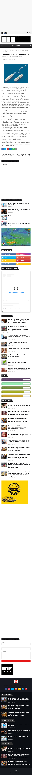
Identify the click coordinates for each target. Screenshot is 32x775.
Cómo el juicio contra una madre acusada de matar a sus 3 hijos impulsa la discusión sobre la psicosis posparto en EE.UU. (19, 321)
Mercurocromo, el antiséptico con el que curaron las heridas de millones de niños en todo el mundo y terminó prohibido (19, 405)
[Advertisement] (16, 15)
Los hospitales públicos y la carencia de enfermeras (18, 216)
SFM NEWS (5, 59)
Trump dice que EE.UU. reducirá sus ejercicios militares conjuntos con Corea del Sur (19, 336)
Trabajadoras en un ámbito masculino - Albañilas (18, 343)
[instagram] (23, 254)
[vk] (8, 264)
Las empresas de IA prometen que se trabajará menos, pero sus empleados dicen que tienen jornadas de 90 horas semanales (19, 420)
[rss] (8, 260)
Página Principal (4, 50)
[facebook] (8, 254)
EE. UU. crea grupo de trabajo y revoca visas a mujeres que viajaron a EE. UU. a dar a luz (19, 369)
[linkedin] (23, 689)
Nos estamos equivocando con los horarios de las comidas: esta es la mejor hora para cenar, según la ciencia (19, 449)
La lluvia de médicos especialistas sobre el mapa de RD (18, 204)
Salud (15, 384)
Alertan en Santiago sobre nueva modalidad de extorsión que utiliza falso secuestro (19, 210)
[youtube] (23, 257)
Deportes (15, 379)
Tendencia (15, 392)
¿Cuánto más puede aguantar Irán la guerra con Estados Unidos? (19, 355)
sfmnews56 (13, 308)
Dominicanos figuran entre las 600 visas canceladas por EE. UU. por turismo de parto (19, 222)
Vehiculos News (15, 396)
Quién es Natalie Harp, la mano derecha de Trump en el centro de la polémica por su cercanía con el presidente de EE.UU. (19, 441)
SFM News (16, 46)
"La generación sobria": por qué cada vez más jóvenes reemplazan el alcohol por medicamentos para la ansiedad (18, 427)
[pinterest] (23, 260)
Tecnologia (15, 388)
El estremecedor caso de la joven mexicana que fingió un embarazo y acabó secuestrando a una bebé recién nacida (19, 413)
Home (16, 770)
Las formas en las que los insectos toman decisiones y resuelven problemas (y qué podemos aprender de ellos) (18, 362)
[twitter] (8, 257)
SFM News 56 (6, 308)
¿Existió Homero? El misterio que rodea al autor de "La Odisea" (18, 349)
